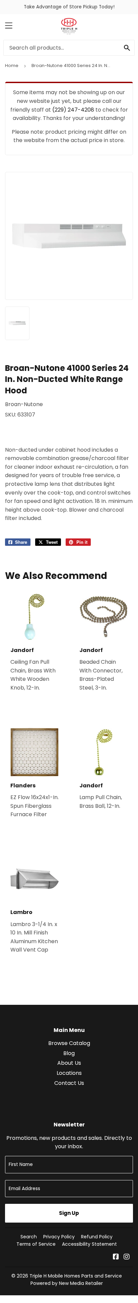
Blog (69, 1053)
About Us (69, 1063)
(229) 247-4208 (73, 110)
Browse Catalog (69, 1043)
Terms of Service (36, 1244)
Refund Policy (97, 1236)
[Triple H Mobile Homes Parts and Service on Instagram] (127, 1257)
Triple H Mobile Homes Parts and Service (75, 1276)
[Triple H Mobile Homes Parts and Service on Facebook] (116, 1257)
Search (28, 1236)
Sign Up (69, 1213)
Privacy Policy (59, 1236)
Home (11, 65)
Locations (69, 1073)
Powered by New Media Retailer (66, 1283)
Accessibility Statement (89, 1244)
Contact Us (69, 1083)
